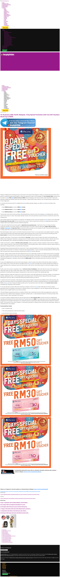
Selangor (6, 24)
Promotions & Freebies (6, 4)
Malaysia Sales (5, 5)
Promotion (24, 491)
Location (4, 7)
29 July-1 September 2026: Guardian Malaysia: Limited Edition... (14, 502)
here (3, 559)
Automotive (6, 31)
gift (12, 197)
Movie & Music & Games (7, 42)
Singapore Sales (12, 557)
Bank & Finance (6, 33)
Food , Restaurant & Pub (7, 38)
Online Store (6, 16)
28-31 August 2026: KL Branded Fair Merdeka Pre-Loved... (13, 504)
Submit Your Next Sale (6, 573)
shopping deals (37, 491)
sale (33, 491)
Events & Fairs (4, 6)
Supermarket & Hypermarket (8, 44)
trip (45, 214)
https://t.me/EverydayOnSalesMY (41, 489)
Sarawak (5, 23)
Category (3, 30)
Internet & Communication (8, 41)
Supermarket (8, 228)
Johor (5, 8)
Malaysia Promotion (10, 555)
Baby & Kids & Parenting (7, 32)
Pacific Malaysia (19, 491)
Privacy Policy (4, 572)
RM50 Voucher (29, 491)
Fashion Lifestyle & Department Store (10, 37)
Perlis (5, 20)
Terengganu (6, 25)
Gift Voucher (13, 491)
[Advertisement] (28, 63)
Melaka (5, 13)
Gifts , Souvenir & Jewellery (8, 39)
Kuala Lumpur (6, 12)
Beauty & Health (6, 34)
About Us (4, 570)
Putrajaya (6, 21)
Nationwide (6, 14)
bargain (2, 491)
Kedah (5, 9)
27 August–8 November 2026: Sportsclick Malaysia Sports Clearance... (15, 508)
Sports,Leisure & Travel (7, 43)
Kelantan (6, 10)
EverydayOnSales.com (4, 554)
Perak (5, 19)
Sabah (5, 22)
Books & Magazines (7, 35)
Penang (5, 18)
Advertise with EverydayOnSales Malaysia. (32, 471)
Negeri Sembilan (7, 15)
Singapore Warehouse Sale (20, 557)
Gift (21, 207)
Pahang (5, 17)
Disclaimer (4, 571)
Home (3, 2)
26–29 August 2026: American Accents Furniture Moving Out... (14, 506)
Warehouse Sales (5, 3)
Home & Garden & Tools (7, 40)
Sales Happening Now (5, 45)
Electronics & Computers (8, 36)
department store (7, 491)
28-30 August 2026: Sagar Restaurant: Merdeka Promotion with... (14, 512)
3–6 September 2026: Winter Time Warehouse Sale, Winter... (13, 510)
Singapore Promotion (29, 557)
